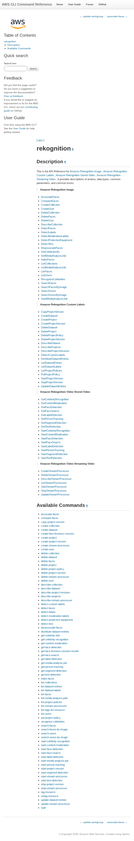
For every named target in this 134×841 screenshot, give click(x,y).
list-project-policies (51, 702)
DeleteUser (47, 220)
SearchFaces (48, 283)
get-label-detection (51, 658)
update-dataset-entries (53, 799)
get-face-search (50, 655)
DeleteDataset (49, 327)
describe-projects (51, 596)
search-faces (48, 725)
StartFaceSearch (50, 442)
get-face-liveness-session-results (60, 651)
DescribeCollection (51, 224)
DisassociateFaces (52, 247)
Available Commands (19, 48)
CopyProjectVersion (52, 311)
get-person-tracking (52, 666)
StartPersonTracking (52, 450)
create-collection (50, 525)
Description (13, 45)
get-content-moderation (54, 643)
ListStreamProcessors (54, 482)
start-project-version (52, 768)
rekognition (10, 41)
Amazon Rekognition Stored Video (75, 175)
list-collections (49, 682)
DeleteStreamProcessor (55, 474)
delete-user (47, 580)
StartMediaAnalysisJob (54, 298)
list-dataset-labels (51, 690)
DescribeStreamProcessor (56, 478)
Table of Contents (20, 35)
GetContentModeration (54, 403)
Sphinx (125, 834)
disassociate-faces (51, 627)
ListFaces (46, 271)
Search (33, 68)
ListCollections (49, 263)
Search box (10, 63)
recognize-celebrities (53, 721)
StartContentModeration (54, 434)
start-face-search (51, 752)
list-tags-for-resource (53, 709)
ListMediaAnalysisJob (53, 267)
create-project (49, 537)
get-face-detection (51, 647)
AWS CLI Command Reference (27, 4)
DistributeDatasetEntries (55, 358)
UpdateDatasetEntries (53, 386)
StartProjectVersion (52, 378)
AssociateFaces (50, 196)
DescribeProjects (51, 347)
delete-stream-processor (55, 576)
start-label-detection (52, 756)
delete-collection (50, 553)
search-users (48, 733)
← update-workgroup (91, 16)
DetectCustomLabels (53, 354)
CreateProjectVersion (53, 323)
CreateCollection (50, 204)
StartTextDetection (51, 457)
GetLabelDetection (51, 414)
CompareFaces (50, 200)
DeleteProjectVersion (53, 339)
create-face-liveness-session (57, 533)
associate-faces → (117, 16)
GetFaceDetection (51, 407)
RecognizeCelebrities (53, 279)
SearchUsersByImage (53, 294)
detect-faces (48, 608)
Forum (89, 4)
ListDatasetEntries (51, 362)
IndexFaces (47, 259)
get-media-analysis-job (54, 662)
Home (59, 4)
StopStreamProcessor (53, 490)
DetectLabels (48, 232)
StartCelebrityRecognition (55, 430)
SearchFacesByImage (54, 287)
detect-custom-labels (53, 604)
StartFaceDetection (52, 438)
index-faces (47, 678)
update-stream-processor (55, 803)
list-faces (46, 694)
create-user (47, 549)
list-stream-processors (54, 705)
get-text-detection (51, 674)
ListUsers (46, 275)
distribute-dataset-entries (55, 631)
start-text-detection (51, 780)
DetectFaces (48, 228)
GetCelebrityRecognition (55, 399)
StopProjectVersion (52, 382)
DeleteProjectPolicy (52, 335)
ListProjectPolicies (51, 370)
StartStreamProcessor (54, 486)
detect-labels (48, 611)
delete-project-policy (52, 568)
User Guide (74, 4)
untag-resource (49, 796)
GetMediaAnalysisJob (53, 255)
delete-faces (48, 561)
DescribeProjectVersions (55, 350)
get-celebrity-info (50, 635)
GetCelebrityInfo (50, 251)
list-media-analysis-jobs (54, 698)
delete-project (48, 564)
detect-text (47, 623)
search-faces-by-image (54, 729)
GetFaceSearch (50, 410)
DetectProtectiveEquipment (56, 240)
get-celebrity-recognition (54, 639)
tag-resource (48, 792)
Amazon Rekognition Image (85, 171)
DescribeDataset (50, 343)
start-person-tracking (53, 764)
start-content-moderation (55, 745)
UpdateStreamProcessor (55, 494)
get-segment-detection (53, 670)
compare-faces (49, 517)
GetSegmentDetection (53, 422)
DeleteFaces (48, 216)
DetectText (47, 243)
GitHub (102, 4)
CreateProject (49, 319)
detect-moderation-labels (55, 615)
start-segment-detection (54, 772)
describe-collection (51, 584)
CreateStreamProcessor (55, 470)
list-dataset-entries (51, 686)
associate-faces (50, 514)
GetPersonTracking (52, 418)
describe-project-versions (55, 592)
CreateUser (47, 208)
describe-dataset (50, 588)
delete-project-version (53, 572)
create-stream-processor (55, 545)
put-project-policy (51, 717)
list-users (46, 713)
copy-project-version (52, 521)
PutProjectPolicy (50, 374)
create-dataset (49, 529)
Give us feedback (13, 96)
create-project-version (53, 541)
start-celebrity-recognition (55, 741)
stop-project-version (52, 784)
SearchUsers (48, 290)
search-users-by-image (54, 737)
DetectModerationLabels (55, 236)
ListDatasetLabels (51, 366)
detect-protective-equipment (57, 619)
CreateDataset (49, 315)
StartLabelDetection (52, 446)
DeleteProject (48, 331)
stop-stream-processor (54, 788)
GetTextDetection (51, 426)
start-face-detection (52, 749)
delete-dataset (49, 557)
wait (43, 807)
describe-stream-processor (56, 600)
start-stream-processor (54, 776)
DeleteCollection (50, 212)
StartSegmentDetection (54, 454)
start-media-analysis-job (54, 760)
